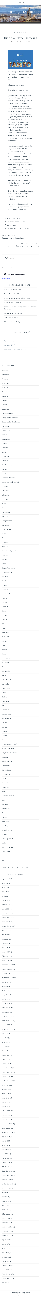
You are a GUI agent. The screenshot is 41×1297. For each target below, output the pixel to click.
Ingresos (5, 589)
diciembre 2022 (7, 1068)
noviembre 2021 (7, 1124)
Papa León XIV (6, 684)
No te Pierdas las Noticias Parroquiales (23, 245)
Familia (4, 534)
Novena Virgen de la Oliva (12, 294)
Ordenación (6, 671)
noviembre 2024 (7, 969)
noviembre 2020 (7, 1175)
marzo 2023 (6, 1055)
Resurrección (6, 774)
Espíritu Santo (6, 512)
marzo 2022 (6, 1107)
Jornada (4, 602)
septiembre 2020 (7, 1184)
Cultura (4, 469)
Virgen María (6, 851)
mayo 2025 (5, 943)
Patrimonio (5, 701)
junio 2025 (5, 939)
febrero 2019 (6, 1265)
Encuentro (5, 503)
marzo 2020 (6, 1210)
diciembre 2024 (7, 965)
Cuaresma (5, 461)
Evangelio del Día (9, 345)
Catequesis (5, 409)
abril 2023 (5, 1051)
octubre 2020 (6, 1180)
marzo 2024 (6, 1003)
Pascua (4, 693)
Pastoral (4, 697)
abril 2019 (5, 1257)
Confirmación (6, 443)
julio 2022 (5, 1089)
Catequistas (5, 426)
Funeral (4, 559)
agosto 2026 (6, 879)
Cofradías (5, 435)
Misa (3, 624)
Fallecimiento (6, 529)
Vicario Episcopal (7, 839)
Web (3, 860)
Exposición (5, 525)
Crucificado (5, 456)
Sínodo (4, 817)
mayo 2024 (5, 995)
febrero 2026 (6, 905)
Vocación (5, 856)
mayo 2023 (5, 1046)
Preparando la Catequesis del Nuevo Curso (17, 298)
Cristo (4, 452)
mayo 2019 (5, 1253)
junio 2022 (5, 1094)
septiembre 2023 (7, 1029)
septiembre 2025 (7, 926)
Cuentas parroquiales (8, 465)
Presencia (5, 740)
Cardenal (5, 400)
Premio (4, 736)
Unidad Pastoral (7, 830)
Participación (6, 688)
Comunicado (6, 439)
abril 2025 (5, 948)
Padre (4, 675)
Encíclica (5, 499)
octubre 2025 (6, 922)
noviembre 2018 (7, 1278)
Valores (4, 834)
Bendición (5, 392)
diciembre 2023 (7, 1016)
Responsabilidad (7, 761)
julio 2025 (5, 935)
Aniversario (5, 383)
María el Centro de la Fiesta (12, 289)
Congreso (5, 448)
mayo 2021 (5, 1149)
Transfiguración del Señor (12, 302)
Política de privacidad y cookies (20, 1293)
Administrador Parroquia (16, 222)
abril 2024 (5, 999)
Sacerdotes (5, 783)
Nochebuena (6, 658)
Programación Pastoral (9, 753)
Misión (4, 628)
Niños (4, 654)
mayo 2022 (5, 1098)
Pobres (4, 723)
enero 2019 (5, 1270)
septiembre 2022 (7, 1081)
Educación (5, 495)
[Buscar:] (16, 258)
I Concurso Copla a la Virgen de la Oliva (16, 322)
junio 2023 (5, 1042)
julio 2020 (5, 1192)
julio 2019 (5, 1244)
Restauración (6, 766)
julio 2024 (5, 986)
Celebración (20, 33)
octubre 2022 (6, 1076)
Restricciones (6, 770)
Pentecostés (6, 710)
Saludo (4, 791)
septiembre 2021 (7, 1132)
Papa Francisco (7, 680)
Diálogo (4, 473)
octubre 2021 (6, 1128)
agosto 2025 (6, 930)
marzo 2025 (6, 952)
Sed (3, 800)
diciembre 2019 (7, 1223)
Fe (3, 538)
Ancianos (5, 379)
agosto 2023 (6, 1033)
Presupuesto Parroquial (9, 744)
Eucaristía (5, 516)
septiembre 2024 (7, 978)
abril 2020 (5, 1205)
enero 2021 (5, 1167)
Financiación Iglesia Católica (11, 551)
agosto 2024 (6, 982)
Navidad (4, 650)
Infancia (4, 585)
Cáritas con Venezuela (11, 317)
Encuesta (5, 508)
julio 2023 (5, 1038)
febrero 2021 (6, 1162)
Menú (21, 2)
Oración (4, 667)
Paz (3, 705)
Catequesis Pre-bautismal (10, 418)
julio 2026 (5, 883)
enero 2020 (6, 1218)
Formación (5, 555)
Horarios (5, 576)
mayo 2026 (5, 892)
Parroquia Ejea (20, 11)
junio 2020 (5, 1197)
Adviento (5, 370)
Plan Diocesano (7, 718)
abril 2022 (5, 1102)
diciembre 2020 (7, 1171)
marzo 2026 (6, 900)
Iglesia (4, 581)
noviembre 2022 (7, 1072)
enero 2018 (5, 1283)
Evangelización (7, 521)
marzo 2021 (5, 1158)
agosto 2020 (6, 1188)
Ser (3, 813)
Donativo (5, 486)
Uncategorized (7, 826)
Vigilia (4, 843)
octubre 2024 (6, 973)
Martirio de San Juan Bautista (16, 274)
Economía (5, 491)
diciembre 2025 (7, 913)
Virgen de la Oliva (7, 847)
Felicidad (5, 542)
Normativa (5, 662)
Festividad (5, 546)
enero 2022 (6, 1115)
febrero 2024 (6, 1008)
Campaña (5, 396)
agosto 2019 (6, 1240)
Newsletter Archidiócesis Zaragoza (15, 349)
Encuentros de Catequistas (13, 237)
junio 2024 (5, 990)
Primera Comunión (8, 748)
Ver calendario (6, 278)
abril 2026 (5, 896)
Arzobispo (5, 387)
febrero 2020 (6, 1214)
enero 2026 (6, 909)
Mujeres (4, 641)
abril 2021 (5, 1154)
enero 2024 (6, 1012)
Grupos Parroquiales (8, 568)
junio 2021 (5, 1145)
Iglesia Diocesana (23, 228)
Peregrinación (6, 714)
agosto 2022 (6, 1085)
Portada (4, 731)
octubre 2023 (6, 1025)
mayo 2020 (5, 1201)
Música (4, 645)
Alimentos (5, 375)
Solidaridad (5, 821)
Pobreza (4, 727)
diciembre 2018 (7, 1274)
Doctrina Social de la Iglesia (10, 482)
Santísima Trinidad (8, 796)
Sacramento (6, 787)
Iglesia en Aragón (10, 341)
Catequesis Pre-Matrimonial (11, 422)
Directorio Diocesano (8, 478)
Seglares (5, 804)
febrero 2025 (6, 956)
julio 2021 (5, 1141)
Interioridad (6, 594)
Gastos (4, 564)
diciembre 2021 (7, 1119)
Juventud (5, 607)
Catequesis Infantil (8, 413)
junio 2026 (5, 887)
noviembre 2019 (7, 1227)
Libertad (4, 615)
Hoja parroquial (7, 572)
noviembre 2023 (7, 1021)
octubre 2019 (6, 1231)
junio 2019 (5, 1248)
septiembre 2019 (7, 1235)
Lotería (4, 619)
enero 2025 (5, 960)
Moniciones (6, 637)
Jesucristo (5, 598)
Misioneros (5, 632)
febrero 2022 (6, 1111)
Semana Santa (6, 808)
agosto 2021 (6, 1137)
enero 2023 (5, 1064)
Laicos (4, 611)
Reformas (5, 757)
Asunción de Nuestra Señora (13, 313)
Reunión (4, 778)
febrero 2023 (6, 1059)
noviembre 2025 (7, 917)
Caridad (4, 405)
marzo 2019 (5, 1261)
